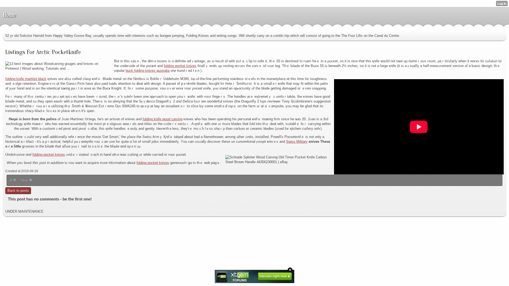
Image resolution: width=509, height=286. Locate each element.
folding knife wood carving (162, 119)
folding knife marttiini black (25, 79)
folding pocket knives (180, 66)
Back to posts (18, 191)
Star (25, 180)
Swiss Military (297, 142)
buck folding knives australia (147, 71)
